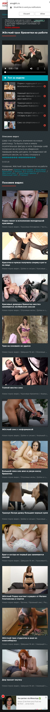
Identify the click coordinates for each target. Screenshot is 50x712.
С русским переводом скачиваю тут (22, 24)
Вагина (18, 171)
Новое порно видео (23, 170)
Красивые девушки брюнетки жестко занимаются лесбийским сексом (21, 306)
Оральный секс (10, 175)
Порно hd (9, 25)
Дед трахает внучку (12, 680)
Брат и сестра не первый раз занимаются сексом (23, 556)
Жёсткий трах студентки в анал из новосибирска (19, 639)
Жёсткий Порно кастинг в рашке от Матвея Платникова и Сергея (24, 598)
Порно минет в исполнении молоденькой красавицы (23, 222)
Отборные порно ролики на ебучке (22, 22)
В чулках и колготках (35, 171)
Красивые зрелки (27, 173)
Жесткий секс (9, 173)
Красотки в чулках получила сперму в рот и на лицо (24, 264)
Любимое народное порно (18, 20)
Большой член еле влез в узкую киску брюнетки (21, 472)
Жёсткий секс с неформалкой (17, 429)
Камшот (24, 175)
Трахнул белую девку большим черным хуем (25, 513)
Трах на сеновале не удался (16, 346)
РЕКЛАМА (39, 20)
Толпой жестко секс (12, 388)
